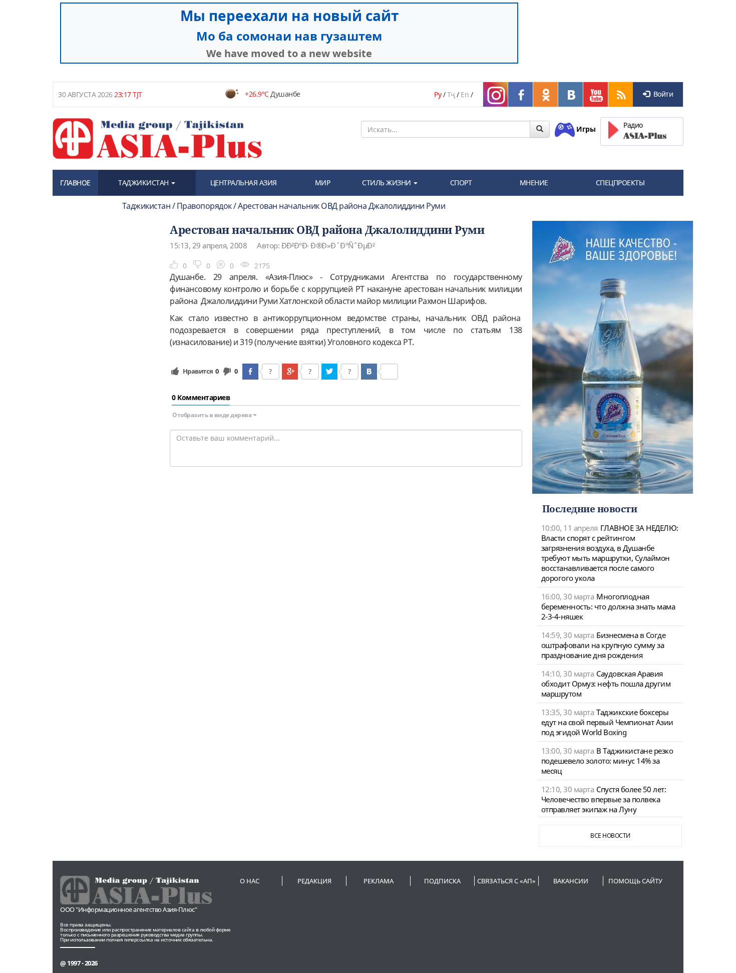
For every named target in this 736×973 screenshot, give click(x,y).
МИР (322, 182)
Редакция (314, 880)
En (465, 94)
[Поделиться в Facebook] (250, 372)
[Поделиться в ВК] (369, 372)
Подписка (442, 880)
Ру (437, 94)
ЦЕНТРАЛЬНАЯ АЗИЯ (243, 182)
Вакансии (570, 880)
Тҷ (451, 94)
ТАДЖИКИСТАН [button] (144, 182)
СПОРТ (461, 182)
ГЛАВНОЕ (75, 182)
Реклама (378, 880)
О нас (249, 880)
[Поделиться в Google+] (290, 372)
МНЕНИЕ (534, 182)
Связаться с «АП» (506, 880)
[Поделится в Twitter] (329, 372)
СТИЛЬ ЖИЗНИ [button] (387, 182)
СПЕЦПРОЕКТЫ (620, 182)
